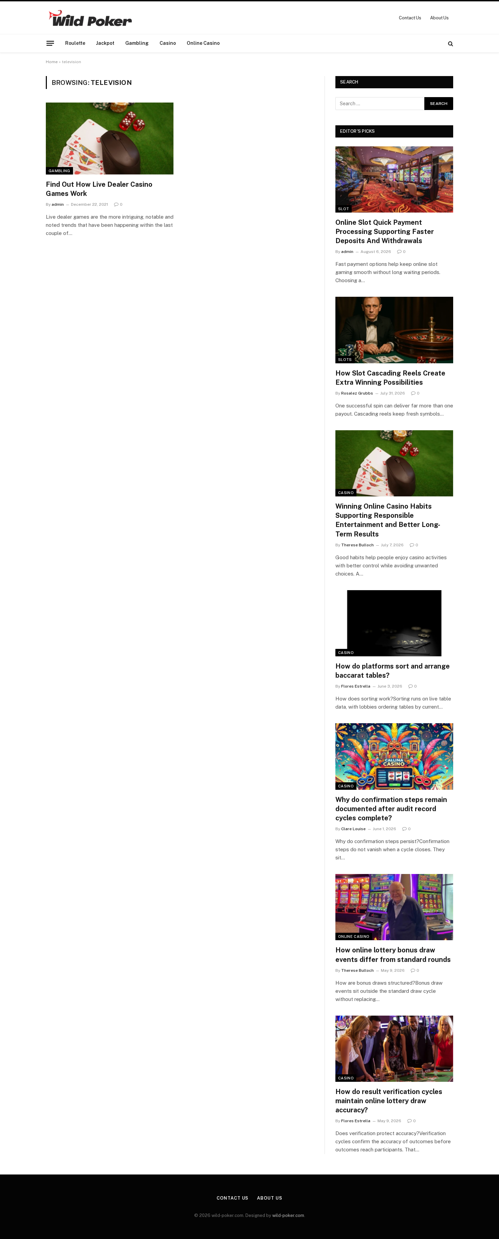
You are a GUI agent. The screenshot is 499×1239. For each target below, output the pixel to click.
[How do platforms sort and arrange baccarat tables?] (394, 623)
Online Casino (203, 43)
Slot (343, 209)
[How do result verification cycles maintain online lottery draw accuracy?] (394, 1049)
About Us (439, 17)
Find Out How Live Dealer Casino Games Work (99, 189)
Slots (345, 360)
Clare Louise (353, 828)
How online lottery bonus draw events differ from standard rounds (393, 954)
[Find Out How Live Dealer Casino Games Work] (109, 139)
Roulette (75, 43)
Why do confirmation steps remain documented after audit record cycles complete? (391, 809)
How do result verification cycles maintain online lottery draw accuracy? (388, 1101)
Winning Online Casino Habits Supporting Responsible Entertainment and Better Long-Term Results (387, 520)
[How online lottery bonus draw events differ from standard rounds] (394, 907)
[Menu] (50, 43)
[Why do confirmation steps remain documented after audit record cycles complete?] (394, 756)
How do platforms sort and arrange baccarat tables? (392, 670)
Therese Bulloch (357, 545)
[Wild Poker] (90, 18)
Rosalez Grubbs (357, 393)
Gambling (137, 43)
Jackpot (105, 43)
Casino (168, 43)
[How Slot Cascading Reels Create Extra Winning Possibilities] (394, 330)
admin (58, 204)
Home (52, 61)
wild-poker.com (288, 1215)
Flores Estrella (355, 686)
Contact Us (410, 17)
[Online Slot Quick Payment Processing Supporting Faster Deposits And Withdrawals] (394, 179)
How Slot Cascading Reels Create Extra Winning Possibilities (390, 377)
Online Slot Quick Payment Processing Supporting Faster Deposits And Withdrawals (384, 231)
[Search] (450, 43)
